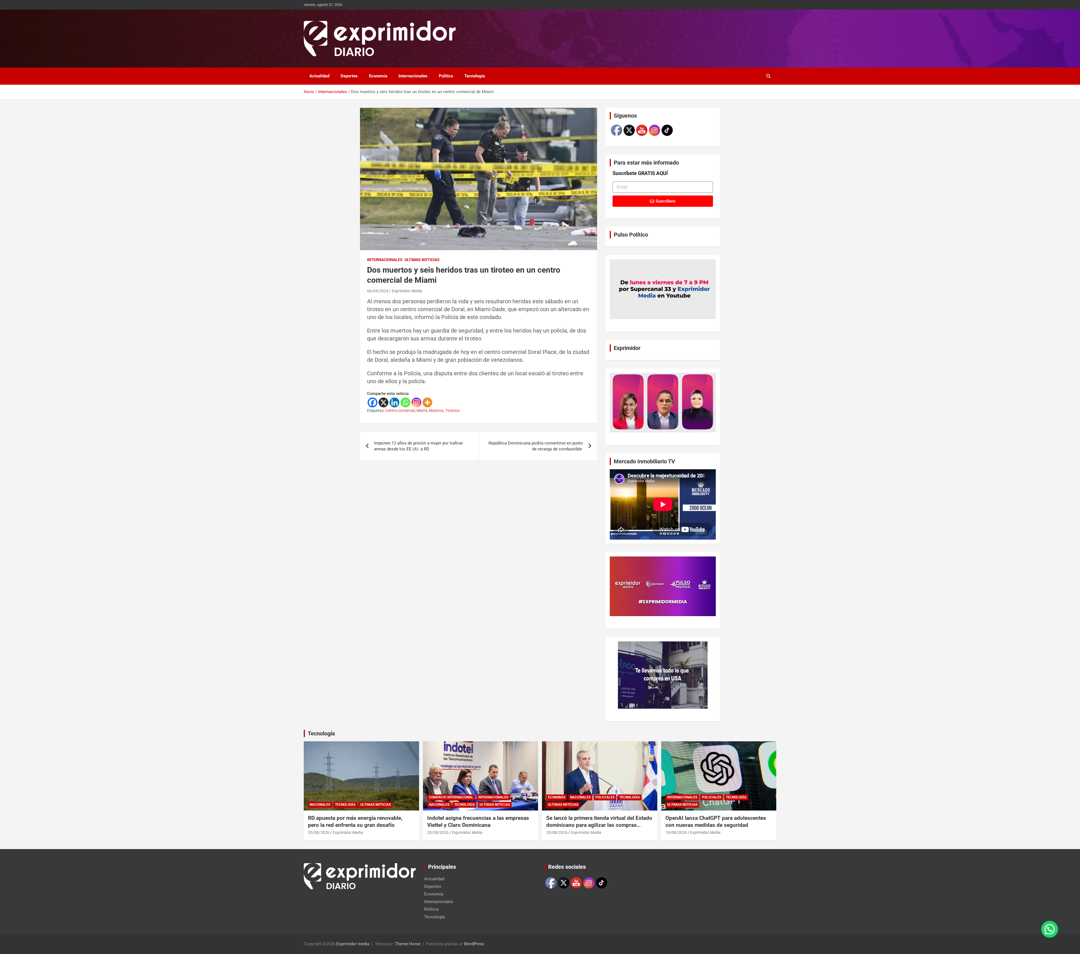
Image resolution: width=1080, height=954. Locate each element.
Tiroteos (452, 410)
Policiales (605, 797)
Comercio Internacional (451, 797)
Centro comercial (400, 410)
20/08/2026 (318, 832)
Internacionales (413, 75)
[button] (1049, 929)
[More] (427, 402)
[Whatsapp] (405, 402)
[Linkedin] (394, 402)
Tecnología (474, 75)
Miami (422, 410)
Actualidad (319, 75)
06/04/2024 (377, 291)
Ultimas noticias (422, 259)
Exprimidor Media (407, 291)
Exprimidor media (352, 943)
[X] (383, 402)
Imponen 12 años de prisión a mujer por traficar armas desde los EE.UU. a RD (418, 446)
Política (446, 75)
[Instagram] (416, 402)
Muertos (436, 410)
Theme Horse (407, 943)
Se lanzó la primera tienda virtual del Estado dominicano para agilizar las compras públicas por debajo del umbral (599, 825)
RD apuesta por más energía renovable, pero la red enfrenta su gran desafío (355, 821)
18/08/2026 (676, 832)
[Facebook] (372, 402)
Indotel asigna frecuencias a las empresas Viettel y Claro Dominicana (478, 821)
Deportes (349, 75)
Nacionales (320, 805)
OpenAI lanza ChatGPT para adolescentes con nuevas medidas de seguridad (715, 821)
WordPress (474, 943)
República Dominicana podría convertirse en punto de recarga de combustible (536, 446)
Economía (378, 75)
